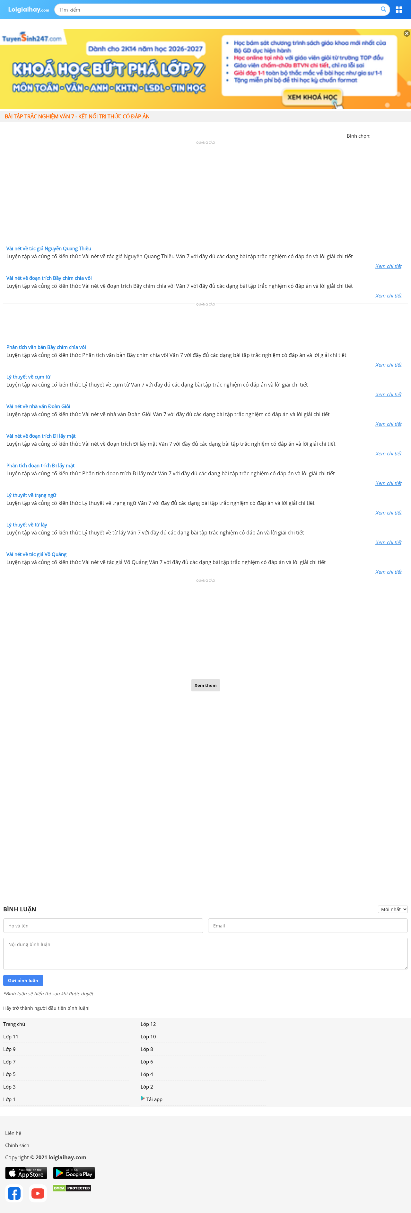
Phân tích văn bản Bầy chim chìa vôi (46, 347)
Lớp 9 (9, 1049)
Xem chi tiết (388, 266)
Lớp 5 (9, 1074)
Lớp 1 (9, 1099)
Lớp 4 (147, 1074)
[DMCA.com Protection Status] (72, 1193)
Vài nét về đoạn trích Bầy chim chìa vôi (49, 278)
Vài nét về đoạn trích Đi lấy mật (40, 436)
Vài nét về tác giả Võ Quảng (36, 554)
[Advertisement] (205, 195)
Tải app (154, 1099)
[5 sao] (406, 135)
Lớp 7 (9, 1061)
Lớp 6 (147, 1061)
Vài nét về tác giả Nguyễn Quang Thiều (48, 248)
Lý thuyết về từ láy (26, 524)
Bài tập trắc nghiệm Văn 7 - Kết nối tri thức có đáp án (77, 116)
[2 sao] (383, 135)
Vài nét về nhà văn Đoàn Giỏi (38, 406)
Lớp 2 (147, 1086)
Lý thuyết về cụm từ (28, 376)
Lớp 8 (147, 1049)
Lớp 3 (9, 1086)
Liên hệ (13, 1133)
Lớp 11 (11, 1036)
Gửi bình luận (23, 980)
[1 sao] (376, 135)
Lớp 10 (148, 1036)
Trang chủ (14, 1024)
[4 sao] (399, 135)
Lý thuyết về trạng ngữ (31, 495)
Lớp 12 (148, 1024)
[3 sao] (391, 135)
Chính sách (17, 1145)
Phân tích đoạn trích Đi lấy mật (40, 465)
